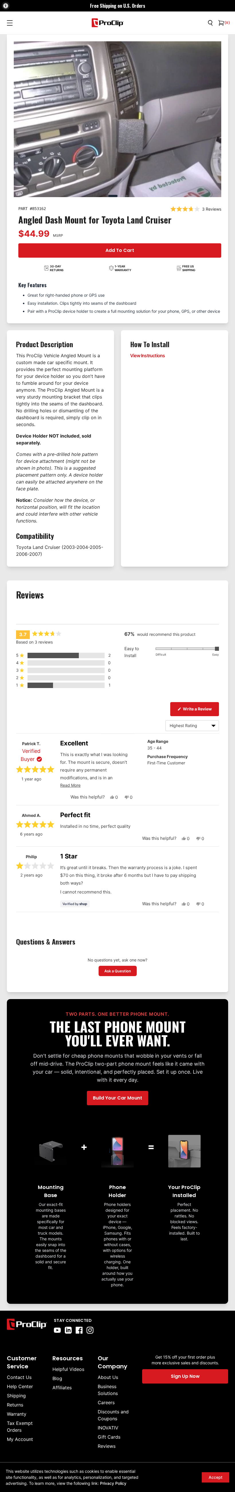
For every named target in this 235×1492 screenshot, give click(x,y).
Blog (57, 1378)
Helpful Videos (68, 1369)
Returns (15, 1405)
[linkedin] (68, 1330)
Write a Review (200, 708)
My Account (20, 1439)
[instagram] (90, 1330)
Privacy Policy (113, 1483)
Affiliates (62, 1387)
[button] (63, 655)
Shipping (16, 1395)
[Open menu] (10, 23)
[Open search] (210, 23)
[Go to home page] (27, 1326)
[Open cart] (221, 23)
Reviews (106, 1446)
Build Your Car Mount (117, 1098)
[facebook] (79, 1330)
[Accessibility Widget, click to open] (6, 6)
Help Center (20, 1386)
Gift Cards (109, 1437)
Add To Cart (119, 250)
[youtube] (57, 1330)
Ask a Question (120, 970)
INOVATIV (108, 1428)
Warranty (16, 1414)
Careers (106, 1402)
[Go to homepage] (108, 22)
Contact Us (19, 1377)
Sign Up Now (185, 1376)
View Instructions (147, 355)
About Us (108, 1377)
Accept (215, 1477)
